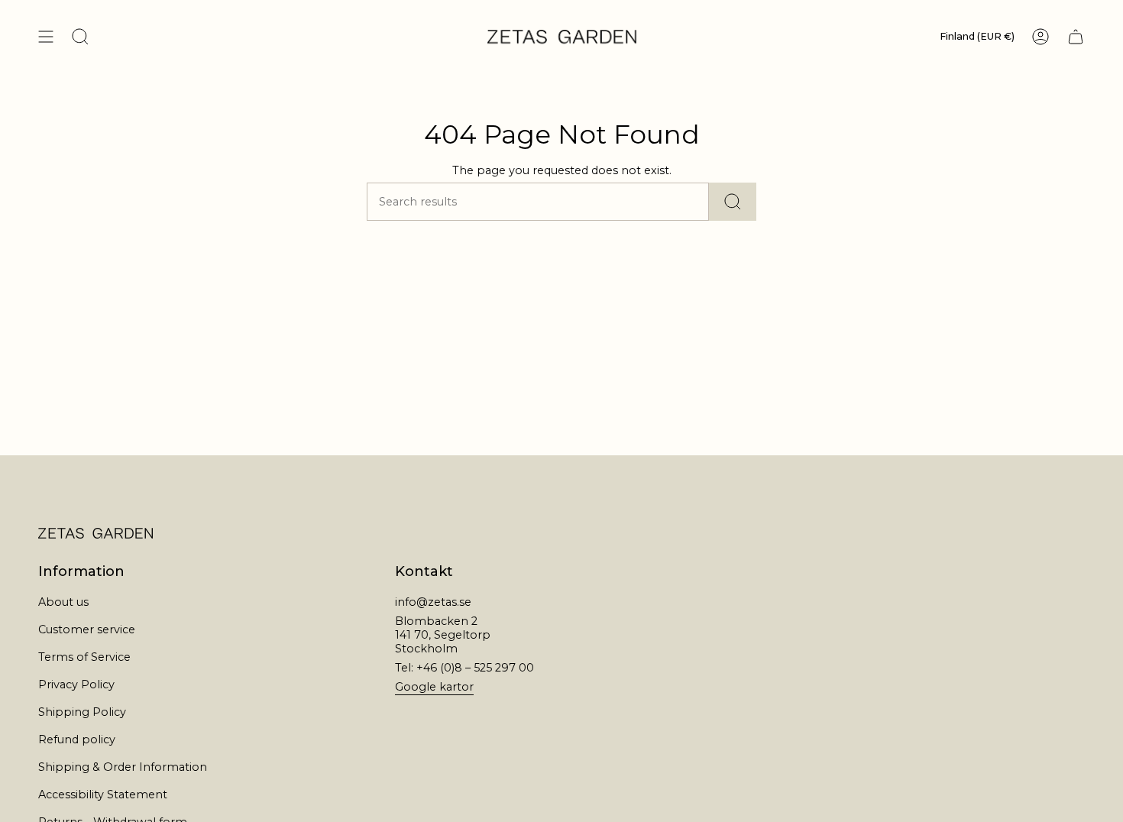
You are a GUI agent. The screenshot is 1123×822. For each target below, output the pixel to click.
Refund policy (76, 739)
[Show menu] (46, 36)
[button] (80, 36)
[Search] (732, 202)
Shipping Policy (82, 712)
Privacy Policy (76, 684)
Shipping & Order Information (122, 767)
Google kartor (434, 687)
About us (63, 602)
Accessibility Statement (102, 794)
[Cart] (1075, 36)
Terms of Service (84, 657)
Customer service (86, 629)
